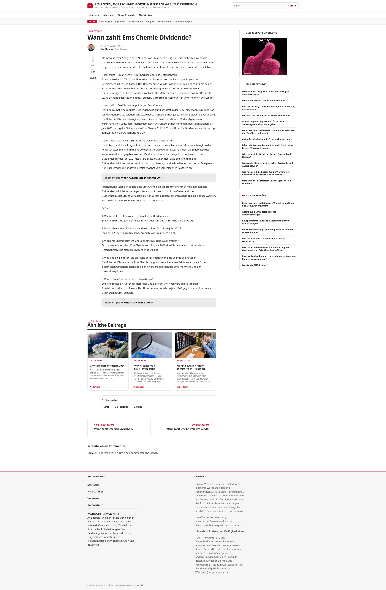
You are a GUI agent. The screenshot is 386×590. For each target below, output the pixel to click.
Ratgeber (150, 21)
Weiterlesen (95, 387)
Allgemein (108, 15)
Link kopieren (121, 407)
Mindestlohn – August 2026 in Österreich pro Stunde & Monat (265, 93)
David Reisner (106, 49)
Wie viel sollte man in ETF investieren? (144, 367)
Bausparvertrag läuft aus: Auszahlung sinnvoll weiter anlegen (266, 222)
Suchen (292, 5)
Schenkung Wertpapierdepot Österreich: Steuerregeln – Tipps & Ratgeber (263, 123)
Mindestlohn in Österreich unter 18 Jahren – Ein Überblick (266, 182)
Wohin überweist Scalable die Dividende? (263, 100)
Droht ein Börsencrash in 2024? (107, 365)
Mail (93, 66)
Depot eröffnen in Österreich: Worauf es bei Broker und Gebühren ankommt (268, 132)
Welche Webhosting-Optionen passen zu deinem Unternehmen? (267, 231)
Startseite (94, 15)
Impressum (94, 498)
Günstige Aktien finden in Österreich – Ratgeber (191, 367)
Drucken (93, 78)
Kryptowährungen (183, 21)
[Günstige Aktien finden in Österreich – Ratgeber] (195, 345)
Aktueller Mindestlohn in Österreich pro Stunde (267, 139)
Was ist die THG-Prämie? (255, 265)
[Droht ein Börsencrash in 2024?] (108, 345)
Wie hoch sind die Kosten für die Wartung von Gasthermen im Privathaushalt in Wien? (266, 173)
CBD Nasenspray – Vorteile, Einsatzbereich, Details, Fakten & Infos (268, 108)
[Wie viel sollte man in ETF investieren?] (151, 345)
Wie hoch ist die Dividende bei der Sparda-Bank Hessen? (266, 155)
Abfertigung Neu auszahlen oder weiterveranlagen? (259, 213)
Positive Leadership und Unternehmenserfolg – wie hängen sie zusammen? (269, 257)
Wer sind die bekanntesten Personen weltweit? (266, 115)
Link (93, 72)
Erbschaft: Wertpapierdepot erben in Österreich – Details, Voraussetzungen (267, 146)
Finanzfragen (105, 21)
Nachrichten (145, 15)
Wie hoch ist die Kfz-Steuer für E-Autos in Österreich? (263, 240)
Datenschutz (95, 505)
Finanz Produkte (126, 15)
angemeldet (106, 453)
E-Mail (106, 407)
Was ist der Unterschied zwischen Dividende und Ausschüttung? (267, 164)
